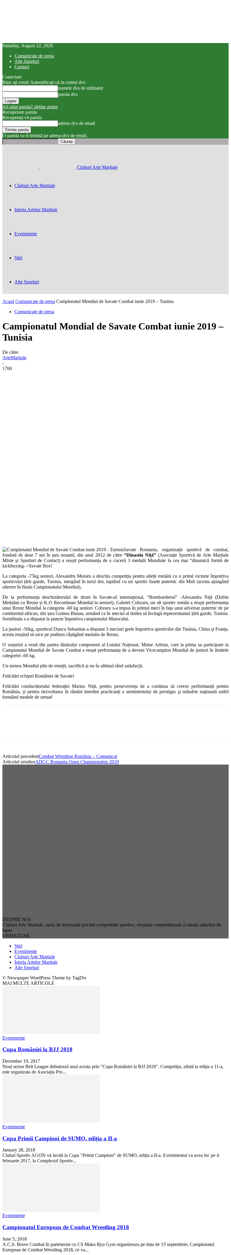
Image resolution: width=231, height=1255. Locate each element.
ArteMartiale (14, 357)
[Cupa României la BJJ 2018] (51, 1032)
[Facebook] (12, 728)
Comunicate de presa (34, 55)
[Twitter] (34, 728)
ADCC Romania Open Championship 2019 (77, 761)
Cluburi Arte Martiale (34, 185)
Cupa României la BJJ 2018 (37, 1049)
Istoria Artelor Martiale (35, 209)
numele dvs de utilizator (80, 88)
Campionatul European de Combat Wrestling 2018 (65, 1227)
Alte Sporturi (26, 61)
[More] (76, 529)
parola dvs (68, 94)
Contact (21, 66)
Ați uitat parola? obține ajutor (30, 106)
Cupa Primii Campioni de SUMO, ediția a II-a (59, 1138)
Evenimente (25, 233)
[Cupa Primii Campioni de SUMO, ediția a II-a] (51, 1121)
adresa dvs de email (76, 123)
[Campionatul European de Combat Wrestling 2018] (51, 1210)
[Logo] (21, 167)
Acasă (8, 301)
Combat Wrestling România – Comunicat (78, 756)
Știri (18, 257)
